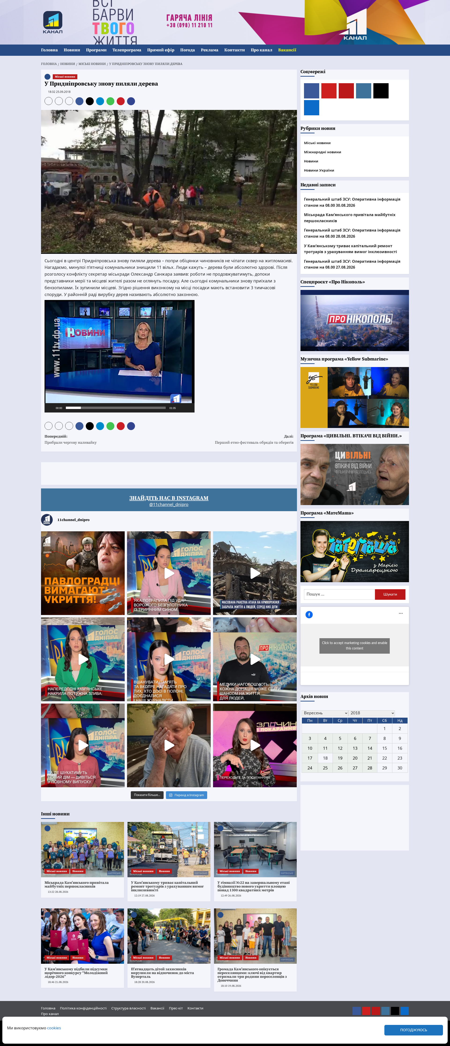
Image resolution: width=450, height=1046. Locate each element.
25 (325, 767)
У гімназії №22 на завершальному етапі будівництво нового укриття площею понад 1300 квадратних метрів (254, 886)
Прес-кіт (176, 1008)
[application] (120, 356)
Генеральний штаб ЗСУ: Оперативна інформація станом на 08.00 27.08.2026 (352, 264)
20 (355, 758)
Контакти (234, 50)
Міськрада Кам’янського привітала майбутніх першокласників (77, 884)
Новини (72, 50)
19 (340, 758)
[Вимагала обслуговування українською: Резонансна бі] (255, 745)
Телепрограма (126, 50)
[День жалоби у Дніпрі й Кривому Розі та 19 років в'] (169, 573)
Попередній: (71, 439)
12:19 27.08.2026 (144, 895)
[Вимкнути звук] (181, 407)
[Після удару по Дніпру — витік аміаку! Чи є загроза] (169, 745)
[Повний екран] (188, 407)
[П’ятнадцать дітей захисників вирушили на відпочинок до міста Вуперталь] (169, 936)
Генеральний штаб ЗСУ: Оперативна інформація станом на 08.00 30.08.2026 (352, 202)
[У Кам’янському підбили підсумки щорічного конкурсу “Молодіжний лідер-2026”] (82, 936)
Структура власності (128, 1008)
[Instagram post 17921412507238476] (255, 573)
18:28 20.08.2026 (144, 982)
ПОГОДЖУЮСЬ (413, 1030)
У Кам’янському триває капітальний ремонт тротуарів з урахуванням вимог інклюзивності (167, 886)
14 (370, 748)
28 (370, 767)
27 (355, 767)
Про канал (261, 50)
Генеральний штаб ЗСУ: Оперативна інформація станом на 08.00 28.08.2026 (352, 233)
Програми (96, 50)
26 (340, 767)
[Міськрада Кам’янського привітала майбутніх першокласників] (82, 849)
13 (355, 748)
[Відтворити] (50, 407)
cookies (54, 1028)
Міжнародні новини (322, 152)
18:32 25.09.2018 (59, 92)
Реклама (209, 50)
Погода (187, 50)
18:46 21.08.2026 (58, 982)
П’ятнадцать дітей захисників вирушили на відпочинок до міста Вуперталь (162, 973)
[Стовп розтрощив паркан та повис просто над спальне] (169, 659)
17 (310, 758)
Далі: (254, 439)
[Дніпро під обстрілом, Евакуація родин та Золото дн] (83, 745)
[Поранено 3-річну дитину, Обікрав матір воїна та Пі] (83, 659)
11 (325, 748)
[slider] (116, 408)
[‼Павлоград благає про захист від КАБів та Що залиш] (83, 573)
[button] (406, 50)
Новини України (319, 170)
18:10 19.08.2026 (231, 986)
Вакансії (287, 50)
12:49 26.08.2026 (231, 895)
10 (310, 748)
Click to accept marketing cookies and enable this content (354, 645)
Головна (49, 50)
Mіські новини (65, 77)
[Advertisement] (126, 472)
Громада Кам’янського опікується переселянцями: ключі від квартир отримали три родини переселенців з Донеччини (252, 975)
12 (340, 748)
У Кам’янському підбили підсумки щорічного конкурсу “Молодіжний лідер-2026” (76, 973)
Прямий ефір (160, 50)
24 (310, 767)
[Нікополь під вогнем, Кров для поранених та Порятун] (255, 659)
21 (370, 758)
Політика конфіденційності (83, 1008)
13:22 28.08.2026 (58, 892)
